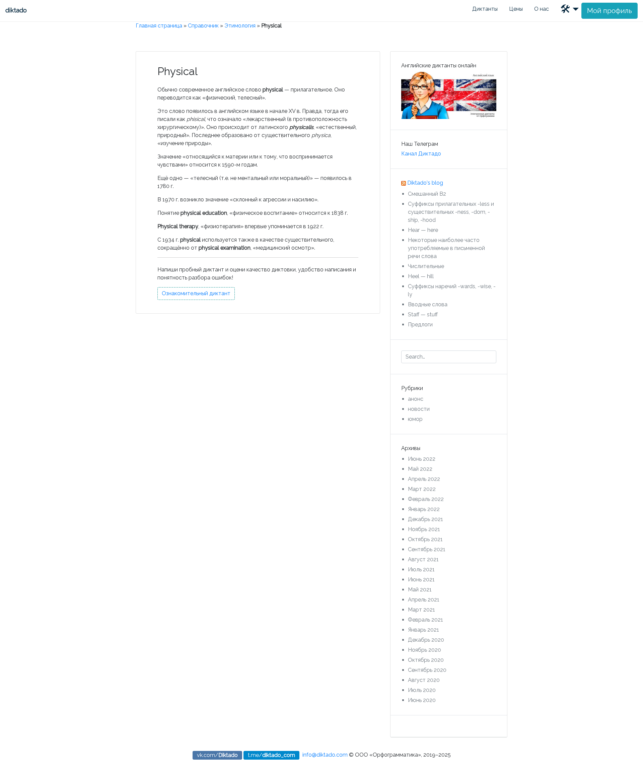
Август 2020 (424, 680)
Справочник (203, 25)
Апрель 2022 (424, 479)
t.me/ (271, 755)
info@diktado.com (325, 755)
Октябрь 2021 (425, 539)
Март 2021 (421, 610)
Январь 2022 (424, 509)
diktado (16, 10)
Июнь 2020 (422, 700)
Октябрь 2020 (426, 660)
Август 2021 (423, 559)
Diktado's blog (425, 183)
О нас (541, 9)
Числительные (426, 266)
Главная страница (159, 25)
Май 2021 (420, 589)
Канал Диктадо (421, 153)
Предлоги (420, 324)
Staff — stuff (423, 314)
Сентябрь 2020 (427, 670)
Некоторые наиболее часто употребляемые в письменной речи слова (446, 248)
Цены (516, 9)
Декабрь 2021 (425, 519)
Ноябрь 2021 (424, 529)
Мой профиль (609, 11)
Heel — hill (421, 276)
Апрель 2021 (423, 599)
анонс (415, 399)
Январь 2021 (423, 630)
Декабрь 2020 (426, 640)
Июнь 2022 (421, 459)
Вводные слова (427, 304)
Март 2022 (422, 489)
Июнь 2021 (421, 579)
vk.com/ (217, 755)
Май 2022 (420, 469)
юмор (415, 419)
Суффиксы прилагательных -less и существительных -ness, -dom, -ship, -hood (451, 212)
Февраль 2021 (425, 620)
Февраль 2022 (426, 499)
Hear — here (423, 230)
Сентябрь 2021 (426, 549)
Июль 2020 (422, 690)
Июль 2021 (421, 569)
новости (419, 409)
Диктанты (485, 9)
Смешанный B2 (427, 194)
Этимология (240, 25)
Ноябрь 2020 (424, 650)
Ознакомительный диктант (196, 293)
